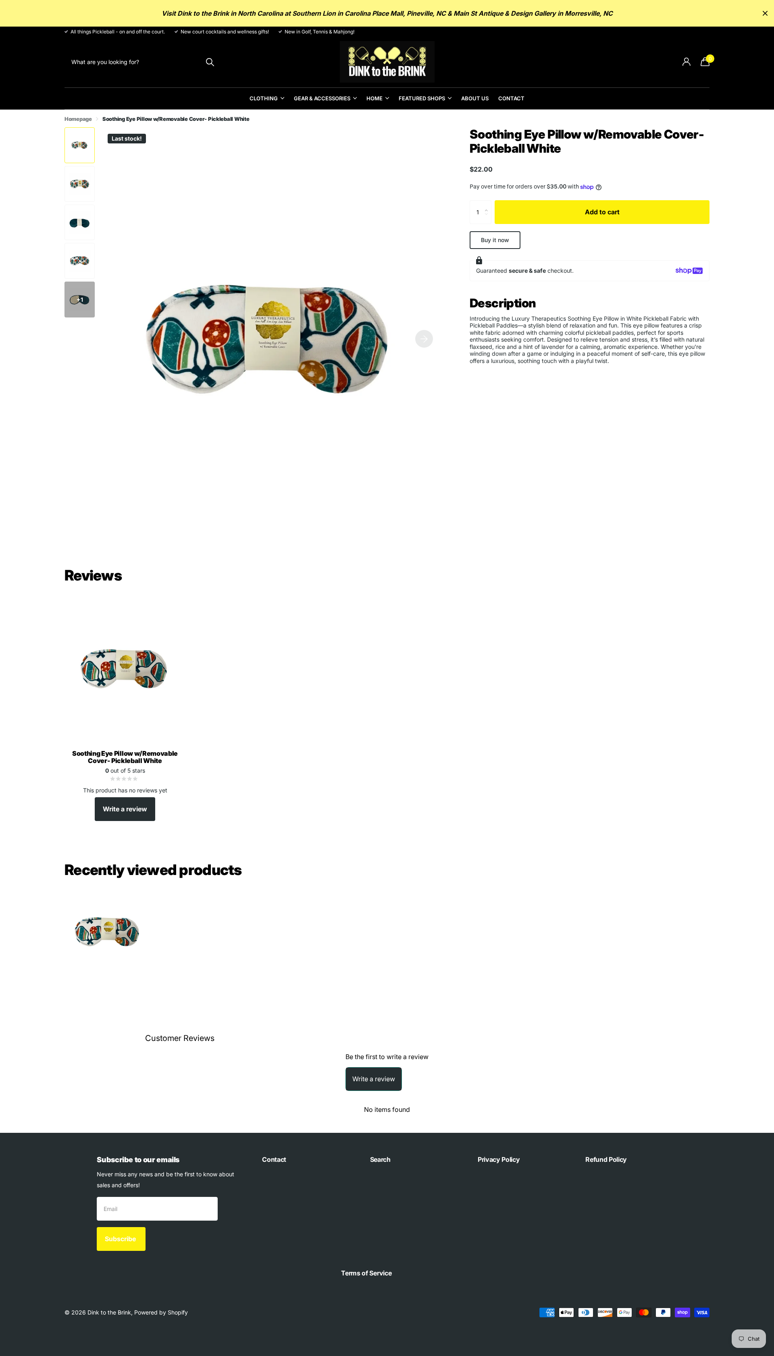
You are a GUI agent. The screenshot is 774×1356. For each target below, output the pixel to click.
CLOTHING (264, 98)
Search (380, 1159)
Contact (511, 98)
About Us (475, 98)
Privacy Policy (499, 1159)
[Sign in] (686, 62)
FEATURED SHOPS (422, 98)
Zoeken (210, 62)
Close (765, 13)
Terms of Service (366, 1273)
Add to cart (602, 212)
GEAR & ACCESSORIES (322, 98)
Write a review (125, 809)
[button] (424, 338)
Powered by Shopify (161, 1312)
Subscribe (121, 1239)
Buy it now (495, 239)
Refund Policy (606, 1159)
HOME (374, 98)
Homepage (78, 119)
